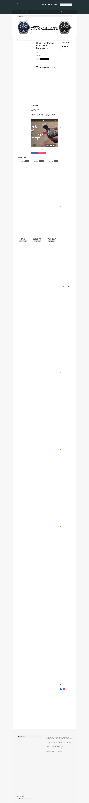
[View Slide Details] (44, 27)
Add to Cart (45, 59)
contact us (50, 751)
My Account (44, 4)
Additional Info (43, 11)
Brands (21, 11)
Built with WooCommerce (27, 798)
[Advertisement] (66, 708)
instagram (42, 152)
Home (19, 39)
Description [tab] (20, 105)
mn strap (41, 67)
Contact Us (55, 4)
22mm (39, 67)
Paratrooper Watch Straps (25, 39)
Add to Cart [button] (24, 241)
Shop (18, 11)
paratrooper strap (51, 67)
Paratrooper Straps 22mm (34, 39)
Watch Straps (28, 11)
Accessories (36, 11)
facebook (35, 152)
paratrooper (46, 67)
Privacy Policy (19, 798)
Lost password (49, 4)
